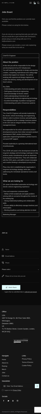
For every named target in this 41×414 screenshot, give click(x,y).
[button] (30, 3)
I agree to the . (12, 390)
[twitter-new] (8, 401)
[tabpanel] (20, 135)
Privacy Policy (17, 390)
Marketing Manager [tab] (9, 214)
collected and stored (31, 292)
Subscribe (37, 386)
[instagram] (17, 401)
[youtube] (13, 401)
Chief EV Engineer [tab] (9, 55)
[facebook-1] (4, 401)
